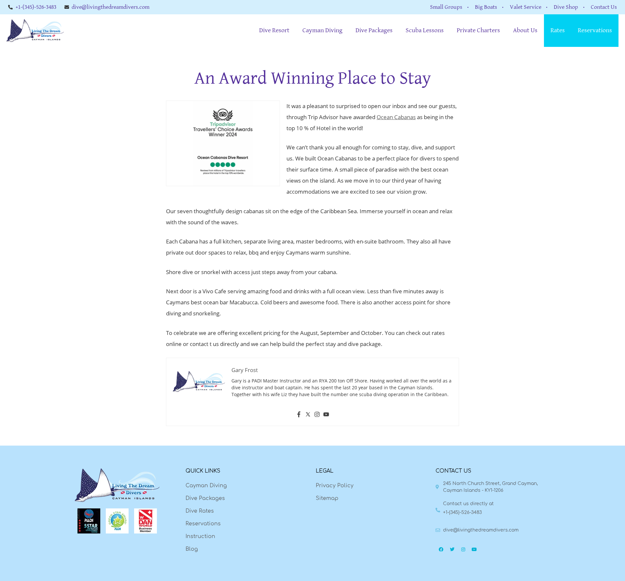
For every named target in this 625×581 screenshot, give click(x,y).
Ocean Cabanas (396, 117)
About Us (525, 30)
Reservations (595, 30)
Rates (557, 30)
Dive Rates (200, 511)
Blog (192, 549)
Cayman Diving (322, 30)
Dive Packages (374, 30)
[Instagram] (317, 415)
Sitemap (327, 498)
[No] (617, 569)
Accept (506, 568)
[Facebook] (299, 415)
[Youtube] (326, 415)
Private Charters (478, 30)
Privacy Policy (335, 486)
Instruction (200, 536)
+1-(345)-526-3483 (462, 512)
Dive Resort (274, 30)
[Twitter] (308, 415)
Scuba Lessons (425, 30)
